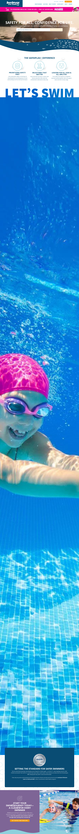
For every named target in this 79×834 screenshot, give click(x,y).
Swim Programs (38, 4)
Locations (45, 4)
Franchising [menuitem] (61, 1)
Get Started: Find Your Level (20, 820)
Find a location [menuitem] (68, 1)
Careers (70, 4)
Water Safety (60, 4)
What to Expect (52, 4)
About (66, 4)
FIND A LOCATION (55, 29)
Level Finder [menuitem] (56, 1)
